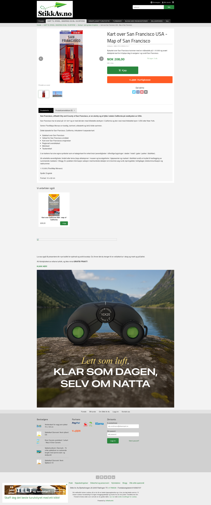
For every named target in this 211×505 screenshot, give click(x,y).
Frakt (71, 483)
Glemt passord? (134, 441)
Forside (41, 21)
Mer (167, 21)
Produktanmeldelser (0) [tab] (64, 110)
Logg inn (116, 411)
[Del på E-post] (146, 92)
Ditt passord (111, 431)
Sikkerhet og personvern (99, 483)
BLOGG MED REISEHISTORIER (136, 21)
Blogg (125, 483)
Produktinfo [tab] (44, 110)
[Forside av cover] (71, 56)
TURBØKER (117, 21)
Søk (169, 7)
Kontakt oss (126, 411)
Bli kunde (92, 411)
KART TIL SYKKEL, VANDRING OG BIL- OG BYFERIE (66, 21)
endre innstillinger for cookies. (127, 497)
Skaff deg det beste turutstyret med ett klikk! (32, 497)
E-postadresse (112, 423)
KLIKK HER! (42, 266)
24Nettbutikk (110, 500)
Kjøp (124, 70)
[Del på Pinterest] (142, 92)
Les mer (112, 497)
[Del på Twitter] (134, 92)
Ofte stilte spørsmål (136, 483)
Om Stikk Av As (104, 411)
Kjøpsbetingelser (81, 483)
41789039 (112, 487)
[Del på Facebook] (138, 92)
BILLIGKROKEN (156, 21)
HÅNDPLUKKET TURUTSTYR (98, 21)
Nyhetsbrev (115, 483)
